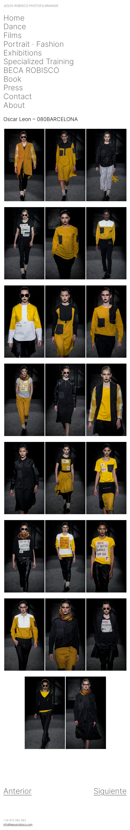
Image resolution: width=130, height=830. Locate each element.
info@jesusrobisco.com (17, 824)
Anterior (17, 791)
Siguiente (110, 791)
